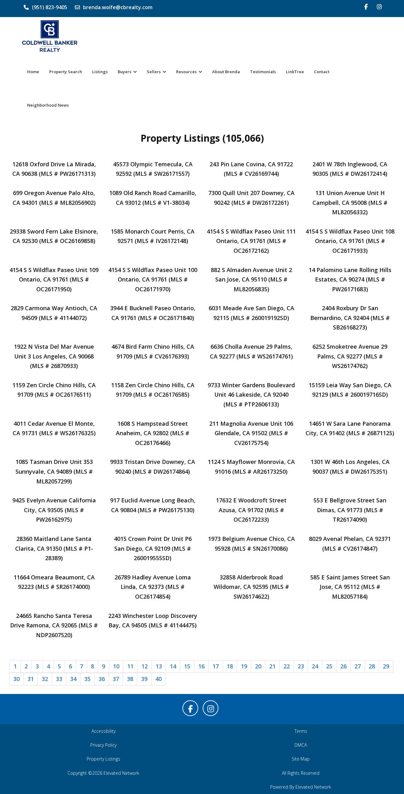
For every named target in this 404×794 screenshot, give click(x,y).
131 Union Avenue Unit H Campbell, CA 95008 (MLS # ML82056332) (350, 202)
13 (159, 666)
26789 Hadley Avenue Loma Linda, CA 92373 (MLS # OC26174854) (153, 586)
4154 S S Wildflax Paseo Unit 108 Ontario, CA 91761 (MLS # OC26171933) (350, 241)
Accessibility (104, 731)
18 (230, 666)
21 (272, 666)
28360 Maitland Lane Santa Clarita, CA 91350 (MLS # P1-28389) (54, 548)
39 (144, 679)
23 (301, 666)
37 (116, 679)
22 (286, 666)
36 (101, 679)
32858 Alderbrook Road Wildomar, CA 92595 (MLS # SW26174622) (251, 586)
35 (87, 679)
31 (30, 679)
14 (173, 666)
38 (130, 679)
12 (144, 666)
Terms (300, 731)
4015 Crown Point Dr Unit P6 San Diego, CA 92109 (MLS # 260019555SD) (153, 548)
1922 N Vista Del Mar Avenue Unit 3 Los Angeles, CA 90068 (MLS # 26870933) (54, 356)
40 (158, 679)
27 (357, 666)
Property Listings (103, 759)
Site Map (301, 759)
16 (201, 666)
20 (258, 666)
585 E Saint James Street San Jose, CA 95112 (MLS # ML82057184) (350, 586)
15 (187, 666)
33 (59, 679)
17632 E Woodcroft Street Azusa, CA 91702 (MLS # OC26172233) (251, 509)
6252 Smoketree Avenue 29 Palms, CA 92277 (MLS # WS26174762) (349, 356)
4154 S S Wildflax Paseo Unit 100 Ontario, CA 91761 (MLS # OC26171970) (152, 279)
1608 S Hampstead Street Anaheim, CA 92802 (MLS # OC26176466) (152, 433)
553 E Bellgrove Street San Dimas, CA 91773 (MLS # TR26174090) (349, 509)
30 (16, 679)
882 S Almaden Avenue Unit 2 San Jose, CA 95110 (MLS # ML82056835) (251, 279)
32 (45, 679)
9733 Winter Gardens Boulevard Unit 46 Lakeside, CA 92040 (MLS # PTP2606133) (251, 394)
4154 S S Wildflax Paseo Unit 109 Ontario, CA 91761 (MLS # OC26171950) (53, 279)
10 (116, 666)
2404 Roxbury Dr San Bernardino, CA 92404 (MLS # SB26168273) (350, 317)
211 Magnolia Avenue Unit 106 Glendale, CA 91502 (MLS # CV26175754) (251, 433)
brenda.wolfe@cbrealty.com (117, 7)
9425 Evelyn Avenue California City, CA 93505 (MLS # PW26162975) (54, 509)
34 (73, 679)
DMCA (300, 745)
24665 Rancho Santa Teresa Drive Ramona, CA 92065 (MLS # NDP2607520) (54, 625)
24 (315, 666)
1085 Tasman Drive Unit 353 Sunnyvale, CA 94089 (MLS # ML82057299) (54, 471)
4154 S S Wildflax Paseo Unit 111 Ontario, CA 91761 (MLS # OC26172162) (251, 241)
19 (244, 666)
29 (386, 666)
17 (215, 666)
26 (343, 666)
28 (372, 666)
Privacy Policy (103, 745)
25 (329, 666)
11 (130, 666)
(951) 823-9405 (49, 7)
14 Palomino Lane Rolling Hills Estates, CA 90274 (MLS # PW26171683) (350, 279)
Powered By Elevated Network (300, 787)
